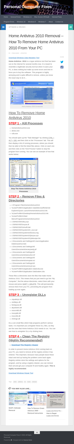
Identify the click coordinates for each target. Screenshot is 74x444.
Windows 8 (32, 22)
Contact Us (59, 22)
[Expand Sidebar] (3, 27)
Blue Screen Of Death (41, 17)
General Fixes (57, 17)
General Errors (16, 17)
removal (34, 381)
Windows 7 (42, 22)
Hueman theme (28, 440)
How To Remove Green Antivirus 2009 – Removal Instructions (36, 410)
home (28, 381)
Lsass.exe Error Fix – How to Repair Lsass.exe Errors (54, 413)
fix (25, 381)
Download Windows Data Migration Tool (24, 58)
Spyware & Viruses (17, 27)
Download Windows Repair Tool (21, 373)
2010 (15, 381)
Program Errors (9, 22)
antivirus (20, 381)
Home (6, 17)
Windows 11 (27, 17)
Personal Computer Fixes (28, 6)
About (51, 22)
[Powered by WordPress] (11, 440)
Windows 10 (21, 22)
